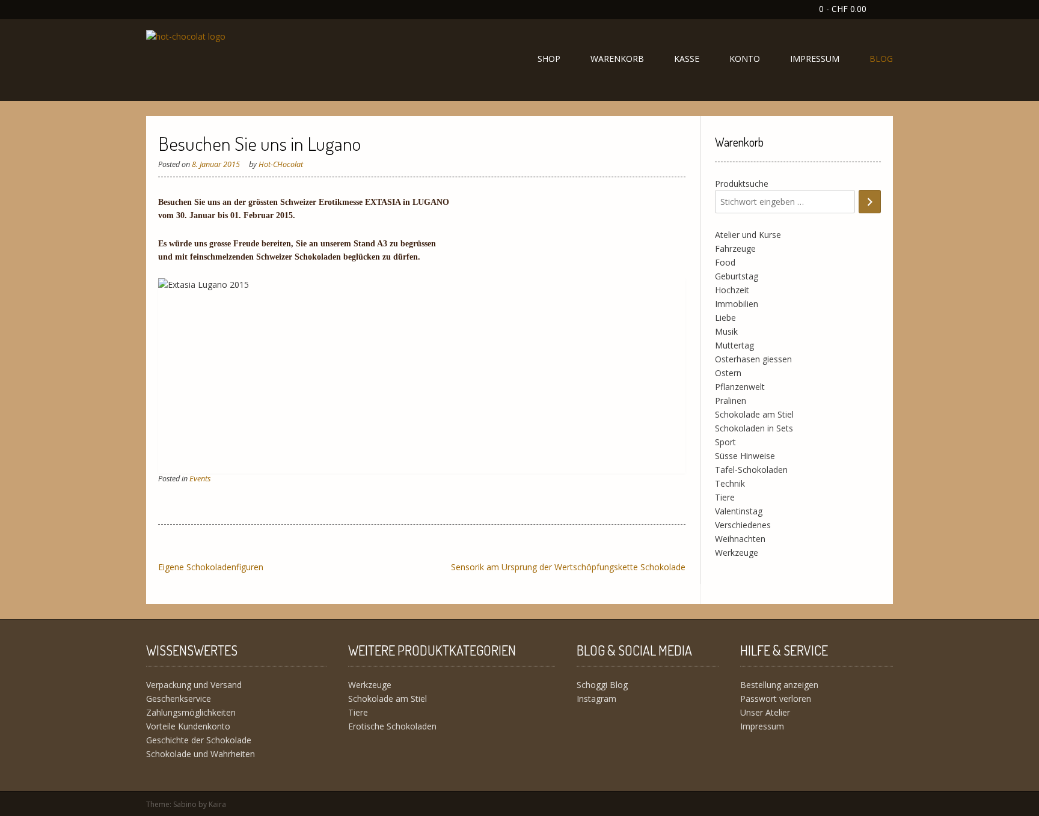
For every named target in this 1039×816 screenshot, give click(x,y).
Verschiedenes (743, 525)
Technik (730, 483)
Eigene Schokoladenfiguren (210, 567)
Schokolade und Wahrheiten (200, 754)
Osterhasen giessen (753, 359)
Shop (549, 58)
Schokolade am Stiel (754, 414)
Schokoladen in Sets (754, 428)
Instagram (596, 698)
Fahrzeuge (735, 248)
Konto (744, 58)
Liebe (725, 317)
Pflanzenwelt (740, 386)
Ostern (728, 373)
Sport (725, 442)
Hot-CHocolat (281, 164)
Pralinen (730, 400)
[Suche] (870, 201)
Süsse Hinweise (745, 455)
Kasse (686, 58)
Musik (726, 331)
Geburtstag (736, 276)
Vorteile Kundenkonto (188, 726)
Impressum (814, 58)
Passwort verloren (775, 698)
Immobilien (736, 303)
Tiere (725, 497)
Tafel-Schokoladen (751, 469)
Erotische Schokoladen (392, 726)
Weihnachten (740, 538)
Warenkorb (617, 58)
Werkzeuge (736, 552)
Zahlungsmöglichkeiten (191, 712)
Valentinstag (738, 511)
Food (725, 262)
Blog (881, 58)
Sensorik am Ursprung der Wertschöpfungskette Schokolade (568, 567)
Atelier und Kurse (748, 234)
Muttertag (734, 345)
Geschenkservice (178, 698)
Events (199, 478)
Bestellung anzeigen (779, 684)
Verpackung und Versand (194, 684)
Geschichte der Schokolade (198, 740)
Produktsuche (741, 183)
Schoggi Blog (602, 684)
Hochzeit (732, 290)
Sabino (185, 804)
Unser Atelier (765, 712)
